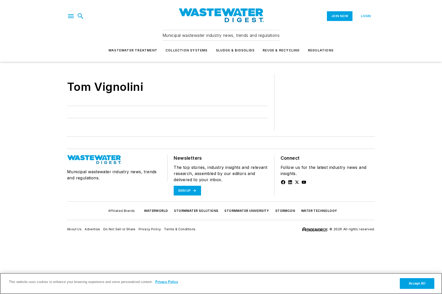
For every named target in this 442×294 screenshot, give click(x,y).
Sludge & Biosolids (235, 50)
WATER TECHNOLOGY (319, 211)
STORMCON (285, 211)
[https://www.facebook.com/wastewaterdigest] (283, 182)
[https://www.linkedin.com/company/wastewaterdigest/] (290, 182)
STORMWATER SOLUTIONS (196, 211)
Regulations (321, 50)
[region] (221, 283)
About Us (74, 229)
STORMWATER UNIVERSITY (246, 211)
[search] (80, 16)
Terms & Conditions (179, 229)
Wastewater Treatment (132, 50)
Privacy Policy (150, 229)
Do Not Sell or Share (119, 229)
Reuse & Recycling (281, 50)
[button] (71, 16)
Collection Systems (186, 50)
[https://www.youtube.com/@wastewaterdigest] (303, 182)
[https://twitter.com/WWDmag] (297, 182)
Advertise (92, 229)
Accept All (417, 283)
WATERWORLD (156, 211)
